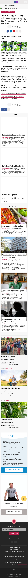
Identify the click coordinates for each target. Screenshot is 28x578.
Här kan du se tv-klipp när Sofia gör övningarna (13, 93)
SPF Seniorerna (18, 562)
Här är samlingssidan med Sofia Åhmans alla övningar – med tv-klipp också (12, 97)
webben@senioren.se (19, 556)
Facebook (15, 2)
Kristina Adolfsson (22, 564)
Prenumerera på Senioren (14, 511)
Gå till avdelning (14, 364)
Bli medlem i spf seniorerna (14, 469)
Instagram (17, 2)
